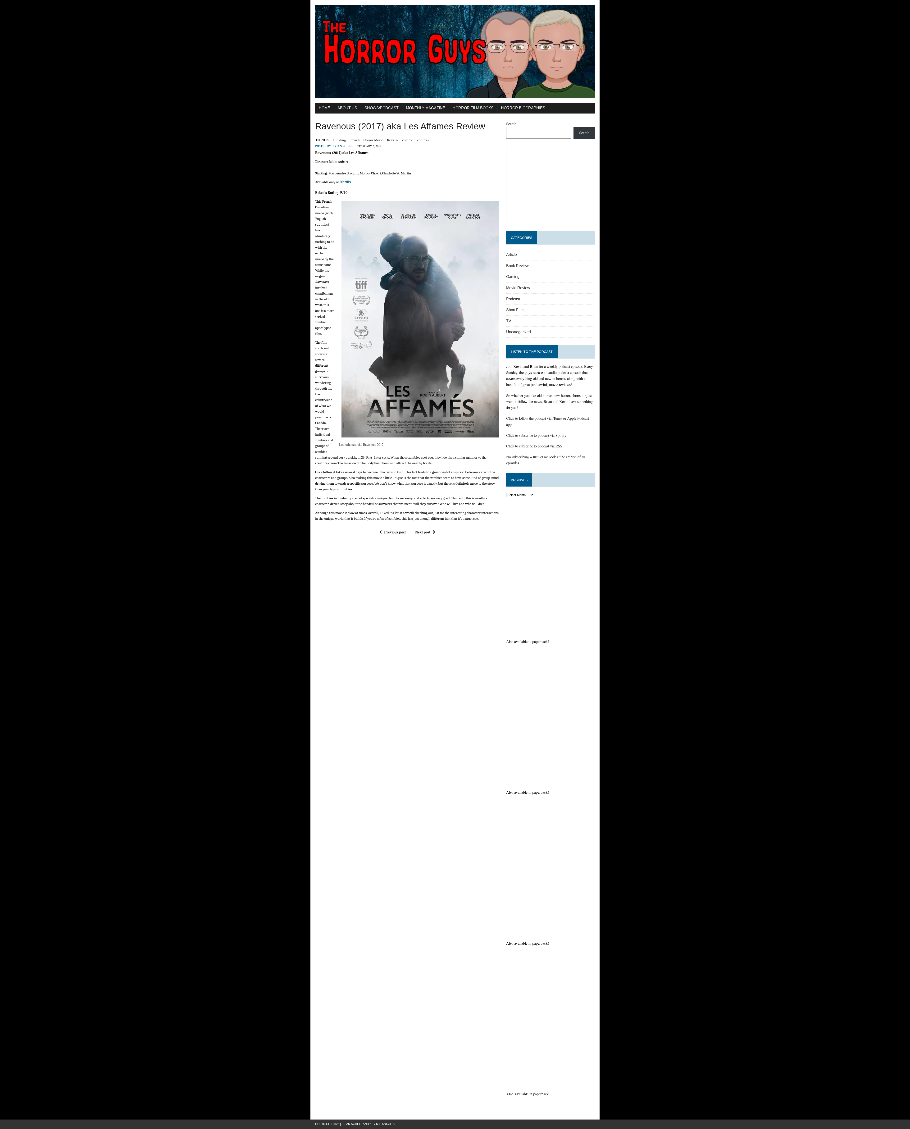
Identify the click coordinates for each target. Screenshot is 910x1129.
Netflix (345, 182)
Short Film (514, 310)
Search (511, 123)
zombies (423, 139)
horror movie (373, 139)
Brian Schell (343, 146)
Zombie (407, 139)
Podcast (513, 299)
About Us (347, 108)
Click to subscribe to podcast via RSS (534, 445)
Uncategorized (518, 332)
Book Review (517, 266)
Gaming (512, 277)
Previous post (395, 532)
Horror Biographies (523, 108)
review (392, 139)
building (339, 139)
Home (324, 108)
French (355, 139)
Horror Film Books (473, 108)
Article (511, 255)
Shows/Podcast (381, 108)
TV (508, 321)
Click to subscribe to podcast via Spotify (536, 435)
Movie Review (518, 288)
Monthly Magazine (425, 108)
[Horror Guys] (455, 51)
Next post (422, 532)
